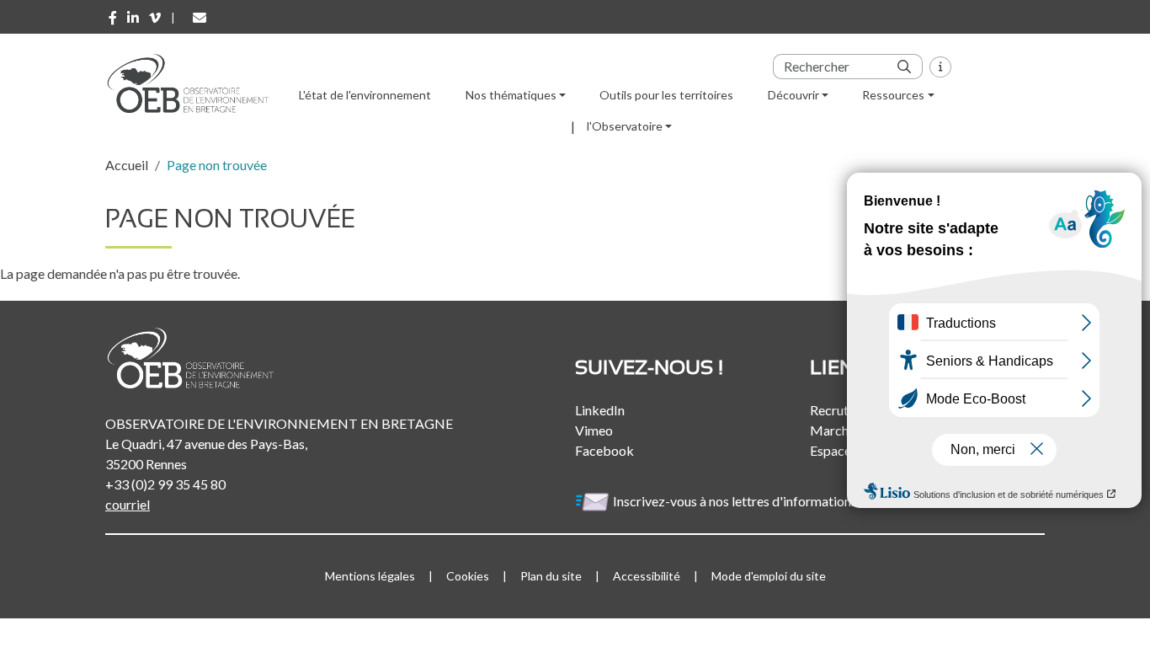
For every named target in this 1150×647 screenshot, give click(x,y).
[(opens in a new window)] (113, 17)
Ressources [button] (893, 95)
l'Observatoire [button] (625, 126)
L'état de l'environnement (365, 95)
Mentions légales (370, 576)
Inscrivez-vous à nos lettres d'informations (736, 501)
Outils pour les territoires (666, 95)
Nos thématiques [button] (511, 95)
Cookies (467, 576)
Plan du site (551, 576)
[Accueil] (193, 83)
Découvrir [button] (793, 95)
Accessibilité (646, 576)
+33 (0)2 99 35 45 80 (165, 484)
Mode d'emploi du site (768, 576)
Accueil (126, 165)
